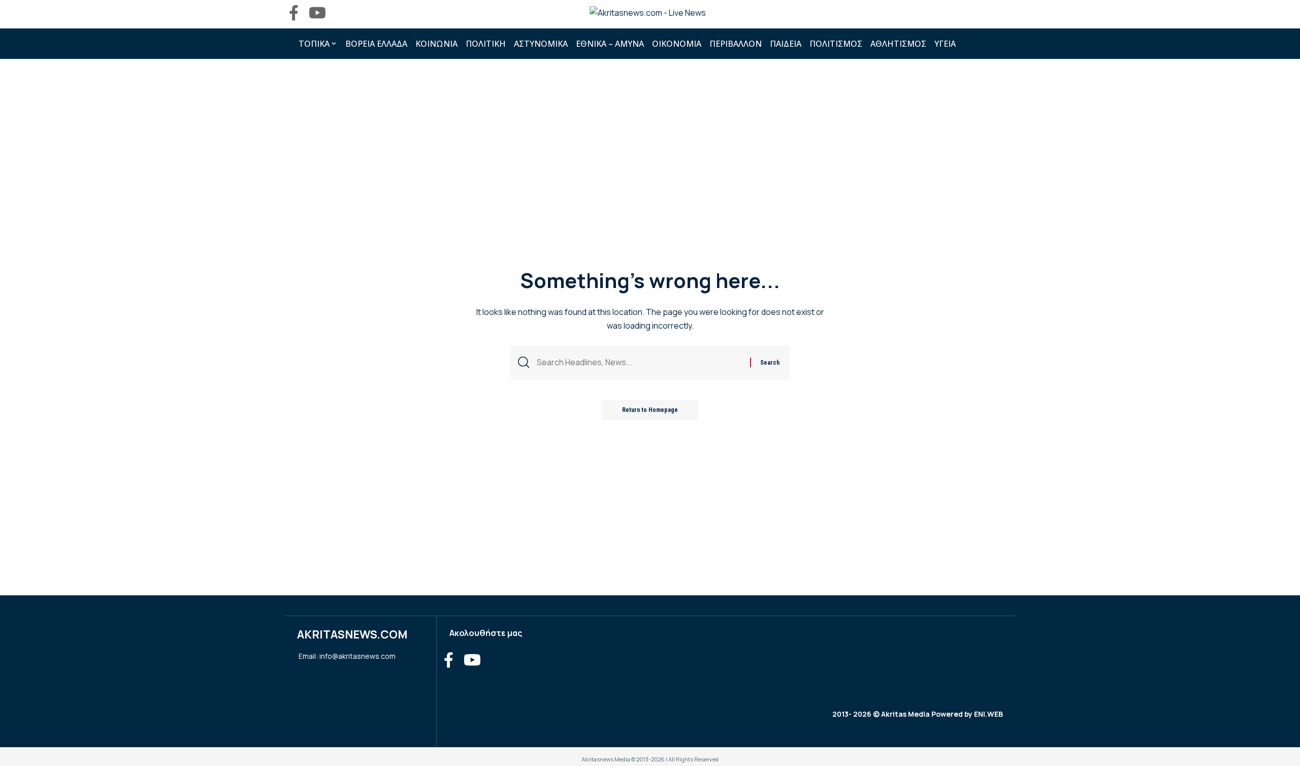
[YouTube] (317, 13)
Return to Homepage (650, 409)
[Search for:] (639, 362)
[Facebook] (293, 13)
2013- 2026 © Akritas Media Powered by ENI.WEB (917, 714)
